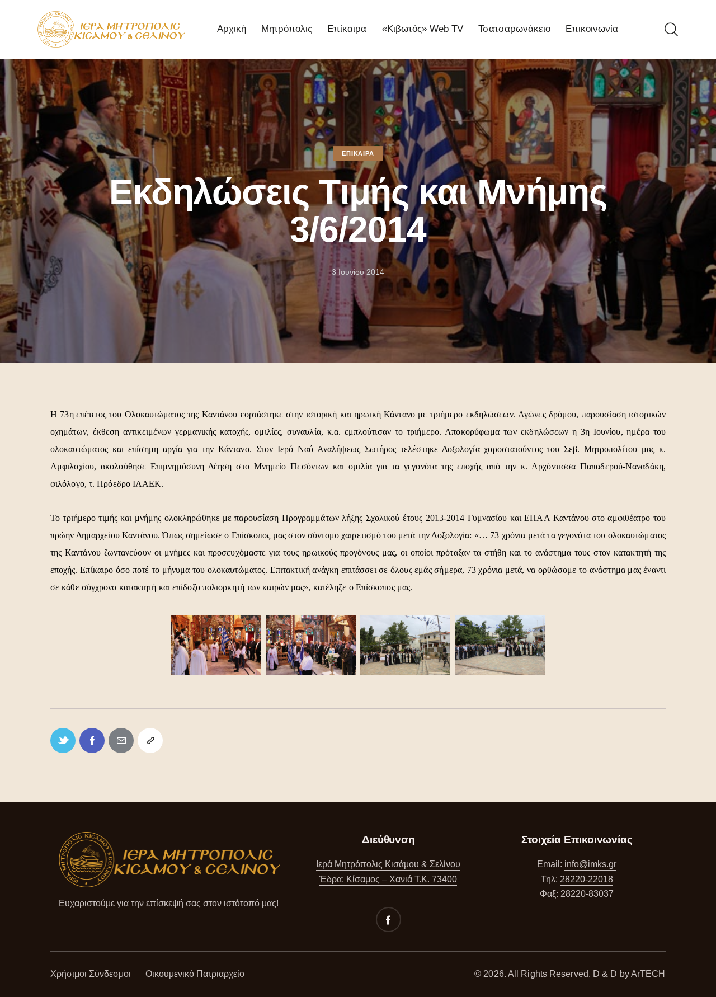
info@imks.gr (590, 864)
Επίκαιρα (358, 153)
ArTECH (648, 974)
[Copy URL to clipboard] (150, 740)
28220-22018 (586, 879)
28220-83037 (587, 894)
